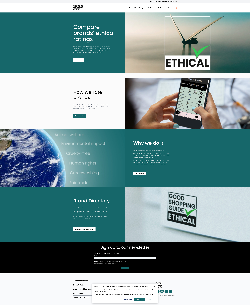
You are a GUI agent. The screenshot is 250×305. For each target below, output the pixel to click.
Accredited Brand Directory (84, 229)
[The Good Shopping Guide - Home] (78, 7)
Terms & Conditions (81, 298)
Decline (150, 299)
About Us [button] (170, 8)
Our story (78, 60)
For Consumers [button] (152, 8)
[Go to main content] (125, 76)
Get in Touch (78, 293)
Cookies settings (128, 299)
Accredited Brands (80, 281)
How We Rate (78, 285)
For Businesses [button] (162, 8)
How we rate (79, 116)
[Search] (176, 8)
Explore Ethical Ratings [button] (136, 8)
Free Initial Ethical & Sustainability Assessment (91, 289)
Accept (139, 299)
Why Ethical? (139, 174)
